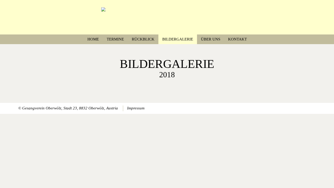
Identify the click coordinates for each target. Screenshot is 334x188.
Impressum (136, 108)
